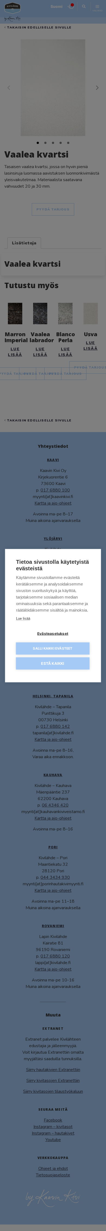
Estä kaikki (52, 663)
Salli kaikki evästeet (52, 648)
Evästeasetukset (52, 633)
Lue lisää (23, 618)
